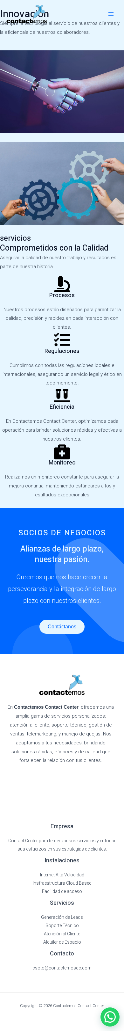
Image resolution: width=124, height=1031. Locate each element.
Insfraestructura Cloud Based (62, 883)
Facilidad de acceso (62, 891)
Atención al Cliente (62, 933)
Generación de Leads (62, 917)
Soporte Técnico (62, 925)
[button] (110, 1017)
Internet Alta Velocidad (62, 874)
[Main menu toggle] (111, 14)
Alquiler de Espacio (62, 942)
